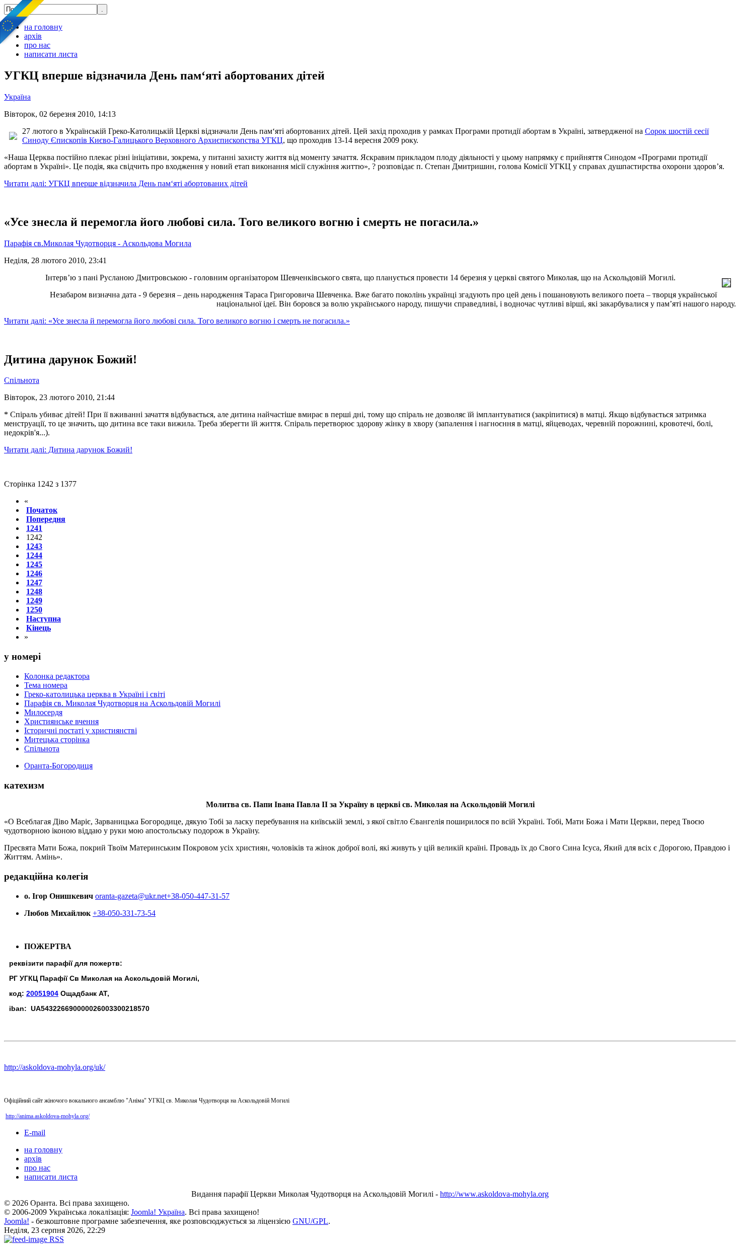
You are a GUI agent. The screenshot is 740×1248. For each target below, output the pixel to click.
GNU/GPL (310, 1221)
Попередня (45, 519)
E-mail (34, 1132)
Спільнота (21, 380)
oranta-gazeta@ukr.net (131, 896)
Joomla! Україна (158, 1212)
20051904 (42, 993)
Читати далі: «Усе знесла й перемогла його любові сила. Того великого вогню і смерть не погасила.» (177, 321)
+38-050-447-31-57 (198, 896)
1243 (34, 546)
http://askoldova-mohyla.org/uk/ (54, 1067)
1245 (34, 564)
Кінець (38, 627)
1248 (34, 591)
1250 (34, 609)
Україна (17, 97)
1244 (34, 555)
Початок (41, 510)
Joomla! (16, 1221)
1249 (34, 600)
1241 (34, 528)
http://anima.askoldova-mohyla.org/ (48, 1116)
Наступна (43, 618)
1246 (34, 573)
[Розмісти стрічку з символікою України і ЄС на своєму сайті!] (22, 22)
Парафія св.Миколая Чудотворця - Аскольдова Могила (97, 243)
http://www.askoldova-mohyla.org (494, 1194)
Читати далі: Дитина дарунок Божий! (68, 449)
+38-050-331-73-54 (124, 913)
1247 (34, 582)
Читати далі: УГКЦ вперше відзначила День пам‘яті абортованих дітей (126, 183)
